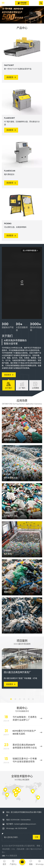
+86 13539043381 (21, 828)
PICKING (7, 223)
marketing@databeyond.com (25, 824)
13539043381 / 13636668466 (20, 820)
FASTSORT (9, 65)
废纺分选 (8, 630)
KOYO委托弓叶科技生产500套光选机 (24, 732)
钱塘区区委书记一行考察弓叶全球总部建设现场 (25, 760)
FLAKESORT (9, 118)
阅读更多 (9, 77)
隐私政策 (20, 849)
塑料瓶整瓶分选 (10, 478)
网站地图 (6, 849)
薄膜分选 (8, 592)
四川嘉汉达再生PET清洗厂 (17, 672)
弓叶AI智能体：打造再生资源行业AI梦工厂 (25, 718)
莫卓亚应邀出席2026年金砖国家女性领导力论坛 (25, 746)
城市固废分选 (10, 439)
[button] (11, 699)
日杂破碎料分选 (10, 516)
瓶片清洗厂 (9, 554)
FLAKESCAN (9, 171)
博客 (38, 846)
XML (13, 849)
